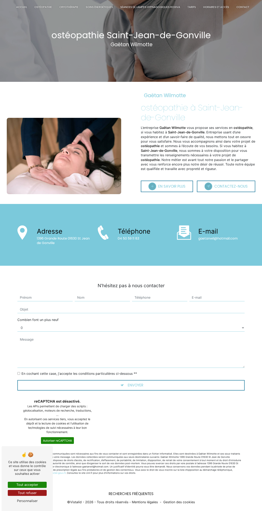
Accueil (21, 7)
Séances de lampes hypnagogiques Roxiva (150, 7)
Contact (242, 7)
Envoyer (135, 385)
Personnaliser (27, 501)
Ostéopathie (43, 7)
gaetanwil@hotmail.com (218, 238)
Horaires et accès (216, 7)
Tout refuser (27, 493)
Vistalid (76, 502)
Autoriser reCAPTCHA (57, 440)
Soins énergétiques (99, 7)
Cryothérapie (68, 7)
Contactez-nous (231, 186)
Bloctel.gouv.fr (58, 473)
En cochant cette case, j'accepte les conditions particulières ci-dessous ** (79, 373)
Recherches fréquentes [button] (131, 493)
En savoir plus (171, 186)
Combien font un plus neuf (38, 320)
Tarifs (191, 7)
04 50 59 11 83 (128, 238)
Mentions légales (145, 502)
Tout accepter (27, 485)
